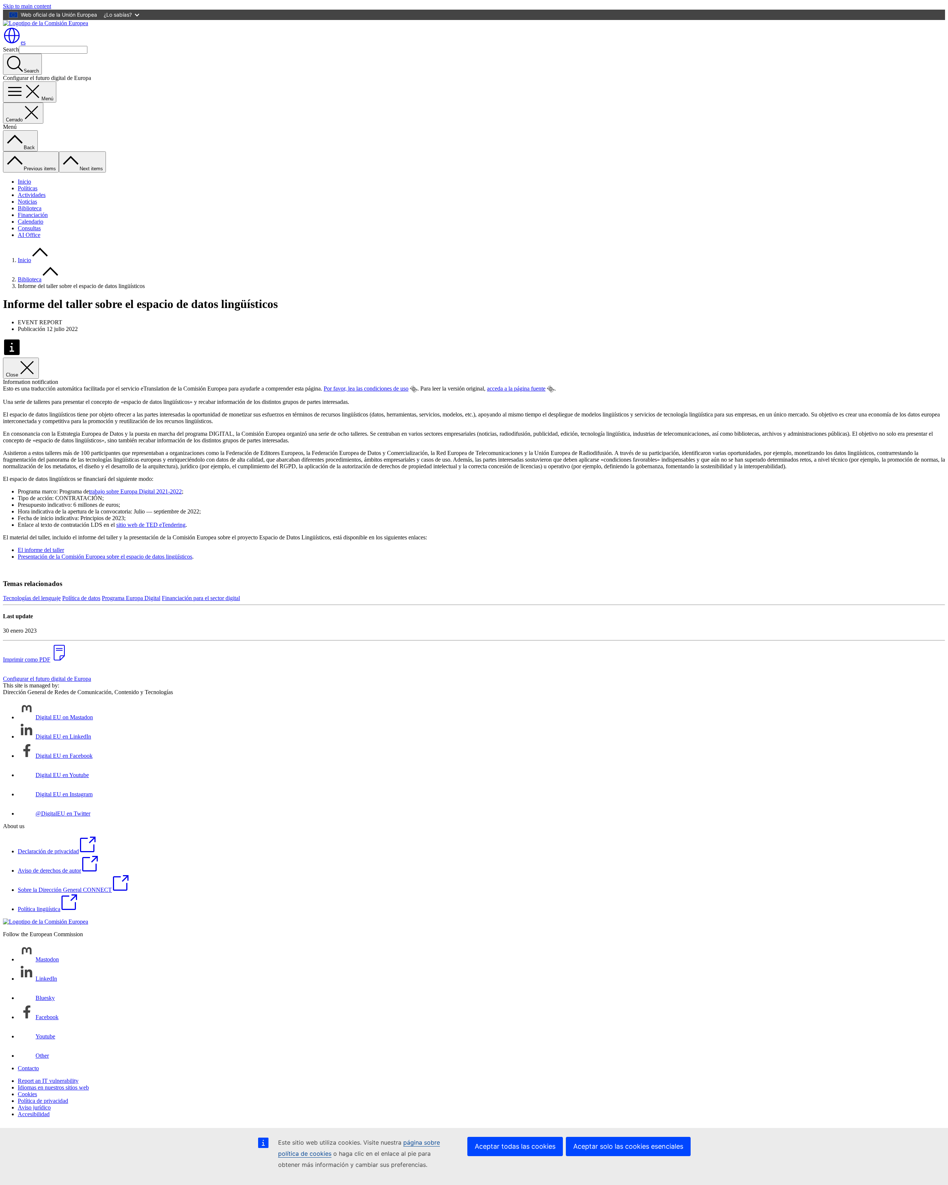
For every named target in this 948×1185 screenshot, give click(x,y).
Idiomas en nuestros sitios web (53, 1087)
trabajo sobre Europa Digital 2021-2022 (135, 491)
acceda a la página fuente (516, 388)
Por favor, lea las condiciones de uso (366, 388)
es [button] (23, 42)
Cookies (27, 1094)
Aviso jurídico (34, 1107)
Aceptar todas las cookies (515, 1146)
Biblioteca (29, 208)
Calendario (30, 221)
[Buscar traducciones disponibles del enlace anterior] (413, 389)
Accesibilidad (34, 1114)
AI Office (29, 235)
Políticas (27, 188)
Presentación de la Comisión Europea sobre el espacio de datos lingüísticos (105, 556)
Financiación (33, 215)
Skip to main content (27, 6)
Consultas (29, 228)
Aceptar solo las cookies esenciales (628, 1146)
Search (11, 49)
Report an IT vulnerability (48, 1081)
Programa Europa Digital (131, 598)
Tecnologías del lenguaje (32, 598)
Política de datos (81, 598)
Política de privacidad (43, 1101)
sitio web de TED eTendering (151, 525)
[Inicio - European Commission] (45, 23)
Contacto (28, 1068)
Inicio (24, 181)
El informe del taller (41, 550)
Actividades (32, 195)
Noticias (27, 201)
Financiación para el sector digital (201, 598)
